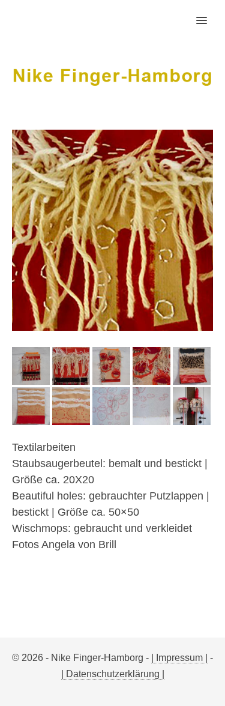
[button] (208, 12)
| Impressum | (179, 658)
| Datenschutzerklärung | (112, 674)
